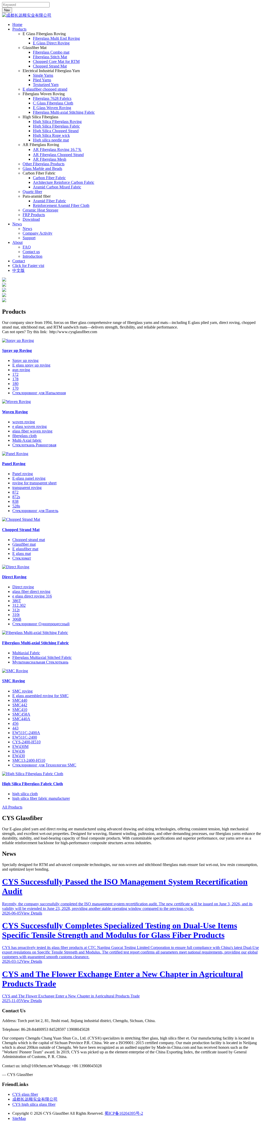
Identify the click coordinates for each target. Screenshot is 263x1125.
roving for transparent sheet (34, 483)
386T (16, 601)
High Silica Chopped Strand (56, 131)
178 (15, 379)
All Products (12, 807)
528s (16, 506)
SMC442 (19, 705)
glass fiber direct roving (31, 591)
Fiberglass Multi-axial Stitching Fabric (64, 112)
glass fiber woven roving (32, 431)
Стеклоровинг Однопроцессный (41, 624)
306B (16, 619)
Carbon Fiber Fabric (49, 178)
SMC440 (19, 700)
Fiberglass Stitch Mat (50, 57)
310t (16, 614)
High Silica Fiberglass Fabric (56, 126)
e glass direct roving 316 (32, 596)
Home (17, 24)
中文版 (18, 270)
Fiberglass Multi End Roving (56, 38)
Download (31, 219)
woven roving (23, 422)
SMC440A (21, 719)
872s (16, 497)
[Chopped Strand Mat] (21, 519)
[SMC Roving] (15, 671)
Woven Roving (15, 412)
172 (15, 374)
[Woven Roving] (16, 401)
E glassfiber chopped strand (45, 89)
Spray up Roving (17, 350)
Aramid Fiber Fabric (49, 201)
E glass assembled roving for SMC (40, 696)
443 (15, 728)
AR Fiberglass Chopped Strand (58, 154)
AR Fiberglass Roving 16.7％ (57, 149)
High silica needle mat (51, 140)
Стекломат (21, 558)
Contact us (31, 251)
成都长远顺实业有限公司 (35, 1099)
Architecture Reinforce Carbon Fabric (63, 182)
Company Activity (37, 233)
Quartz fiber (32, 191)
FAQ (27, 247)
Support (29, 238)
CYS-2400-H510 (26, 742)
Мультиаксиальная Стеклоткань (40, 662)
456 (15, 723)
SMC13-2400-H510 (28, 760)
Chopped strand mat (28, 539)
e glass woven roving (29, 426)
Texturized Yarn (46, 84)
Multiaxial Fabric (26, 653)
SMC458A (21, 714)
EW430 (18, 756)
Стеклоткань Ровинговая (34, 445)
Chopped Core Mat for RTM (56, 61)
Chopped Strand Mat (50, 66)
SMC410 (19, 709)
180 (15, 383)
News (17, 224)
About (17, 242)
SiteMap (19, 1118)
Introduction (32, 256)
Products (19, 29)
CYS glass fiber (25, 1094)
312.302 (19, 605)
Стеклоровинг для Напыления (39, 393)
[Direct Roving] (15, 567)
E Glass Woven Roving (52, 107)
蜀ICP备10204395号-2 (124, 1113)
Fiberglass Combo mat (51, 52)
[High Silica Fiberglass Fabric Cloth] (32, 774)
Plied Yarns (42, 80)
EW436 (18, 751)
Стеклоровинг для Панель (35, 510)
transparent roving (27, 487)
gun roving (21, 370)
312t (16, 610)
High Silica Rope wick (51, 135)
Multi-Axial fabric (27, 440)
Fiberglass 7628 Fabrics (52, 98)
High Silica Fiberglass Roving (57, 121)
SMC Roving (13, 681)
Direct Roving (14, 577)
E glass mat (21, 553)
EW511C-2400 (24, 737)
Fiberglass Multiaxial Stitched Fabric (42, 657)
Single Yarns (43, 75)
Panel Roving (13, 463)
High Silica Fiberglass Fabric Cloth (32, 784)
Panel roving (22, 474)
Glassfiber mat (24, 544)
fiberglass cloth (24, 436)
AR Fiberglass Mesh (49, 159)
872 (15, 492)
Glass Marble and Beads (42, 168)
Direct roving (23, 587)
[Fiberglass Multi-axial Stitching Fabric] (35, 632)
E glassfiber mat (25, 549)
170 (15, 388)
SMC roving (22, 691)
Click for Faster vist (28, 265)
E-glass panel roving (28, 478)
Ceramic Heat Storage (40, 210)
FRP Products (34, 215)
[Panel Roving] (15, 453)
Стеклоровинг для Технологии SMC (44, 765)
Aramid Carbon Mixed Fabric (57, 187)
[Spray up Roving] (18, 340)
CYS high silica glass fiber (33, 1104)
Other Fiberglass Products (43, 164)
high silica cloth (25, 794)
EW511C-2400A (26, 732)
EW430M (20, 746)
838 (15, 501)
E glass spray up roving (31, 365)
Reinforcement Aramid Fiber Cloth (61, 205)
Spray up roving (25, 360)
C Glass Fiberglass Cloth (53, 103)
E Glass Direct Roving (51, 43)
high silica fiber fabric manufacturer (41, 798)
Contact (18, 261)
